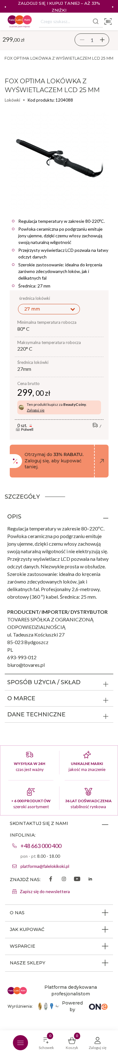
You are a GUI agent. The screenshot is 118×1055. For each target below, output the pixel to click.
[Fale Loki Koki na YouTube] (77, 879)
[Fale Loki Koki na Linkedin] (90, 879)
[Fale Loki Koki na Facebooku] (51, 879)
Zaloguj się (35, 410)
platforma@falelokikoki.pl (44, 866)
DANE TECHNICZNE (36, 714)
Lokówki (12, 100)
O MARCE (21, 698)
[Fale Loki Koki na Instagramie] (64, 879)
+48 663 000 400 (40, 845)
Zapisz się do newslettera (45, 891)
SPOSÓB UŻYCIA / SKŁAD (44, 682)
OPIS (14, 516)
